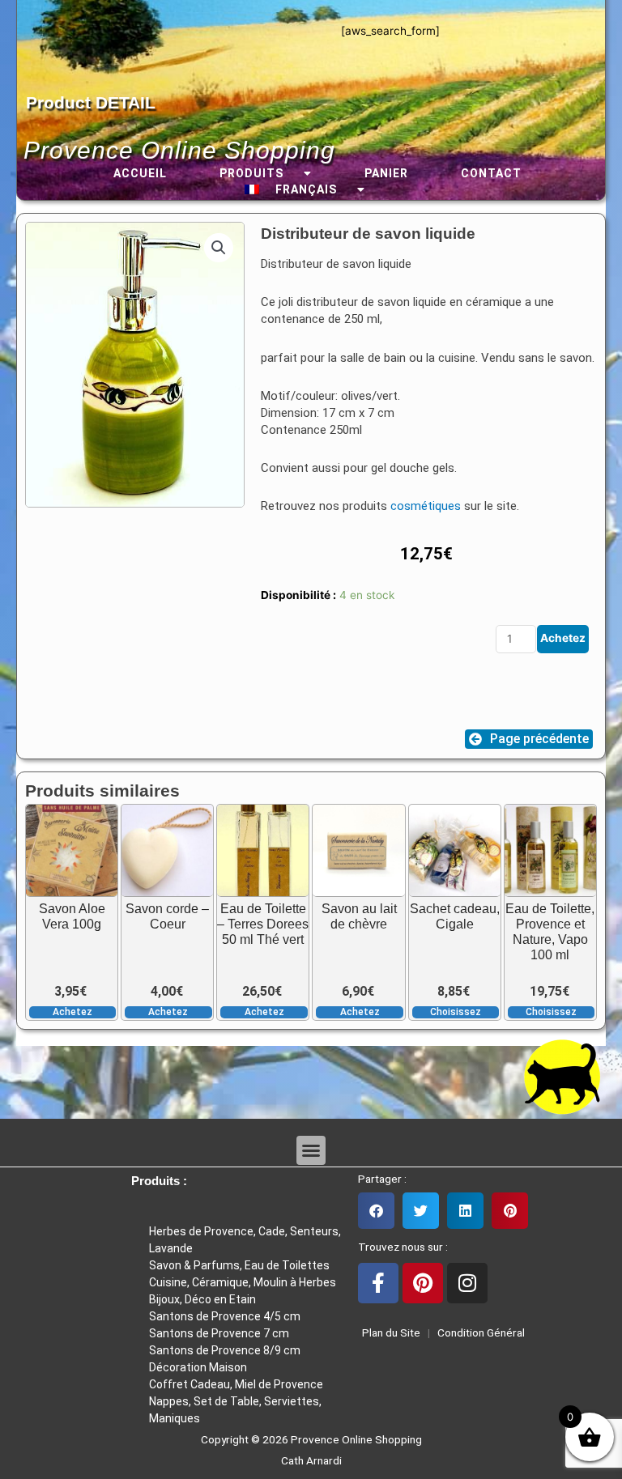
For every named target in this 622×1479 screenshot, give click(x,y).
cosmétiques (425, 506)
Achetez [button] (72, 1012)
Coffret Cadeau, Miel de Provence (236, 1384)
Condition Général (480, 1332)
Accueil (140, 173)
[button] (218, 247)
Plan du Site (388, 1332)
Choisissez (455, 1012)
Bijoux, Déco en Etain (202, 1299)
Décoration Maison (198, 1367)
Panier (386, 173)
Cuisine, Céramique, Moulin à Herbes (242, 1282)
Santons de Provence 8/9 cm (224, 1350)
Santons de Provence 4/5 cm (224, 1316)
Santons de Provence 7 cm (219, 1333)
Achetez (563, 637)
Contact (491, 173)
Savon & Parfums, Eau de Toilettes (239, 1265)
